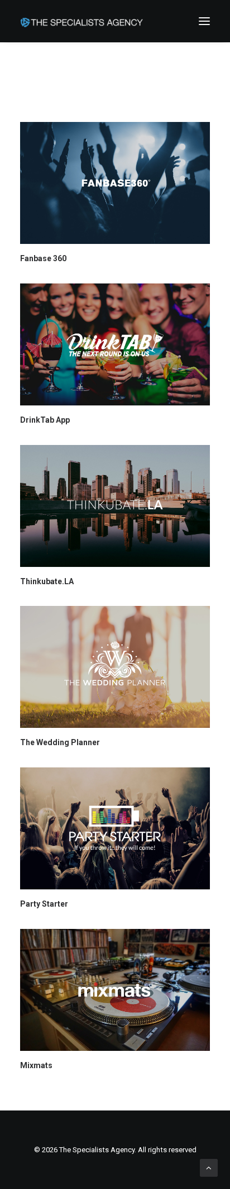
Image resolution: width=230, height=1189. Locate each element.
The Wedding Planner (60, 742)
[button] (204, 21)
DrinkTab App (45, 419)
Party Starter (44, 903)
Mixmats (36, 1065)
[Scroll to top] (209, 1167)
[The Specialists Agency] (81, 21)
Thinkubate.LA (47, 581)
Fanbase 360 (43, 258)
